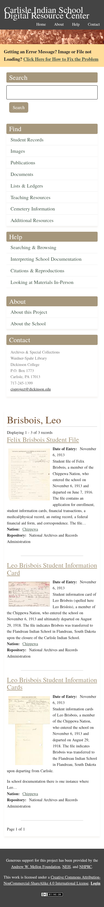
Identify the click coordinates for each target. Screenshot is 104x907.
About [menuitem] (59, 24)
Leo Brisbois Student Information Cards (52, 683)
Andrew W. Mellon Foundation (35, 866)
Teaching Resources (30, 197)
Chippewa (30, 529)
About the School (28, 323)
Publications (23, 162)
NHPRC (85, 866)
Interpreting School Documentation (46, 258)
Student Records (27, 139)
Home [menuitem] (41, 24)
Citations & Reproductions (37, 270)
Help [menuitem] (76, 24)
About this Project (29, 312)
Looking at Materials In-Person (42, 282)
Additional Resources (32, 220)
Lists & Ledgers (27, 185)
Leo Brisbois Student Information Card (52, 569)
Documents (22, 174)
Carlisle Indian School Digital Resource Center (46, 10)
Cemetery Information (33, 208)
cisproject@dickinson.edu (31, 389)
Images (18, 150)
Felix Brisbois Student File (43, 439)
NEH (66, 866)
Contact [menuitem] (94, 24)
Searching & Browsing (33, 247)
